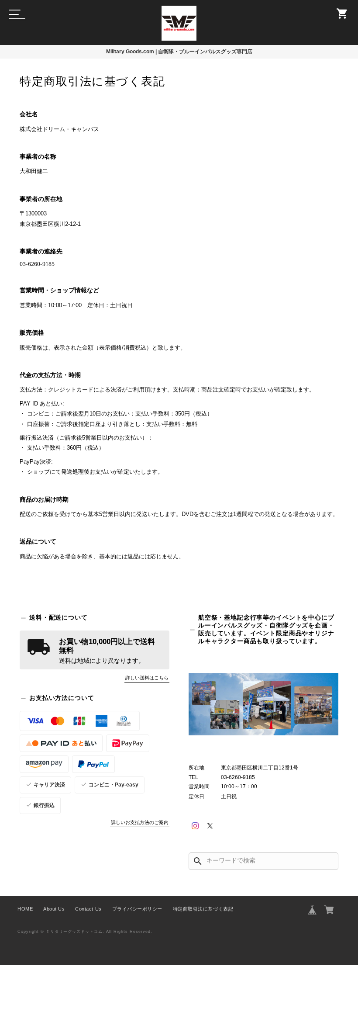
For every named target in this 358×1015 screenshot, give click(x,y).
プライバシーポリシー (137, 908)
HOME (25, 908)
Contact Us (88, 908)
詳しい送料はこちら (147, 677)
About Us (54, 908)
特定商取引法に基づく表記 (203, 908)
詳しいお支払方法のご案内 (140, 822)
